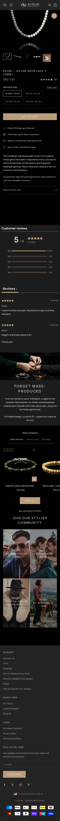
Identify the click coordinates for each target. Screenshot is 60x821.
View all (30, 500)
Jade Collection (16, 439)
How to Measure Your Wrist (16, 673)
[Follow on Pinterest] (28, 784)
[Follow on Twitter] (12, 784)
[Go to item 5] (46, 58)
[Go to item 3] (27, 56)
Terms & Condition (12, 738)
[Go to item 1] (7, 57)
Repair (6, 683)
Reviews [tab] (10, 289)
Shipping (7, 668)
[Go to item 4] (37, 57)
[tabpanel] (30, 320)
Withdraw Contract (12, 728)
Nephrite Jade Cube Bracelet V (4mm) (21, 486)
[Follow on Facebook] (4, 784)
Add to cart (30, 116)
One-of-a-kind (32, 439)
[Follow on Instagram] (20, 784)
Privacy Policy (9, 733)
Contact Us (8, 658)
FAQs (5, 663)
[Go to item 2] (17, 57)
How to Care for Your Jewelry (17, 688)
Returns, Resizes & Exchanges (17, 678)
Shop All (7, 713)
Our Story (7, 703)
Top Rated (46, 439)
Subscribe (14, 774)
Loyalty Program (11, 708)
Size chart (52, 87)
